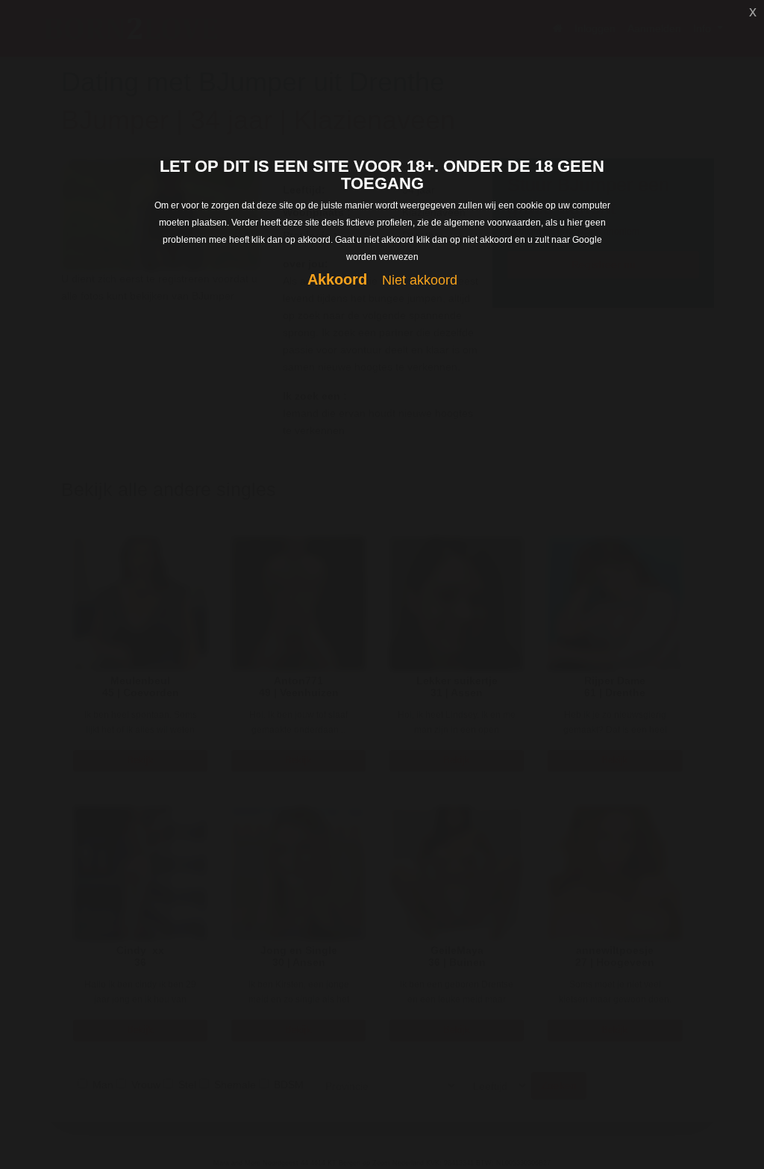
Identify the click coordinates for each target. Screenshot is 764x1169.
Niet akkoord (419, 280)
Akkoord (337, 279)
